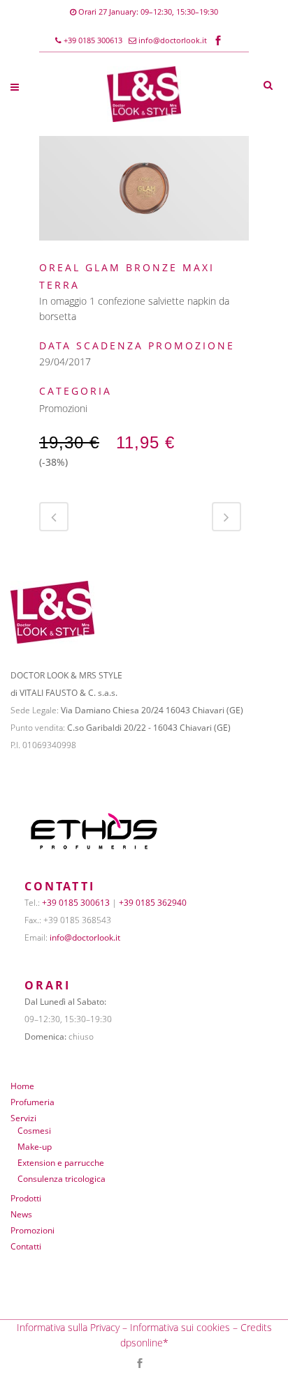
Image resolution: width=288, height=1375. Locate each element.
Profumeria (32, 1102)
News (21, 1214)
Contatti (25, 1246)
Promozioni (32, 1230)
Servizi (23, 1118)
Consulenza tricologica (61, 1179)
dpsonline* (144, 1342)
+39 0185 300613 (92, 40)
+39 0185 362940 (153, 903)
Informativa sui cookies (180, 1327)
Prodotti (25, 1198)
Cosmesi (34, 1131)
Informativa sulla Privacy (68, 1327)
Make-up (34, 1147)
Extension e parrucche (60, 1163)
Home (22, 1086)
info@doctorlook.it (172, 40)
